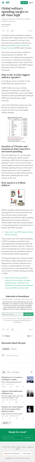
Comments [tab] (6, 349)
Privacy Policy (17, 322)
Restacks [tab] (14, 349)
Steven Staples (6, 24)
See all (5, 423)
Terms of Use (26, 318)
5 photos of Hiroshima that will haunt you (11, 392)
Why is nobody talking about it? (11, 382)
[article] (17, 382)
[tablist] (9, 349)
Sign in (31, 2)
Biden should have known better (11, 414)
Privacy (19, 447)
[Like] (3, 31)
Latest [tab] (8, 372)
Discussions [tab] (15, 372)
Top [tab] (4, 372)
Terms (24, 447)
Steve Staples (10, 384)
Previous (7, 336)
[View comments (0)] (8, 31)
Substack (8, 458)
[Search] (32, 372)
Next (28, 336)
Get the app (27, 453)
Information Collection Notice (21, 320)
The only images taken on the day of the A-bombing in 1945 (12, 397)
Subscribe (24, 2)
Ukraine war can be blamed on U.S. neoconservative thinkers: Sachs (12, 409)
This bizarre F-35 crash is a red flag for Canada (12, 378)
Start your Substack (12, 453)
